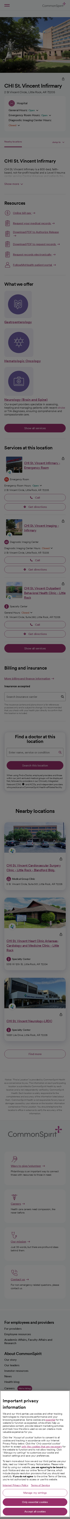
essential (50, 1419)
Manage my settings (35, 1492)
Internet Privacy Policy (15, 1485)
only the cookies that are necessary (42, 1446)
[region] (35, 1454)
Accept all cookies (35, 1511)
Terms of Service (40, 1485)
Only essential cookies (35, 1502)
